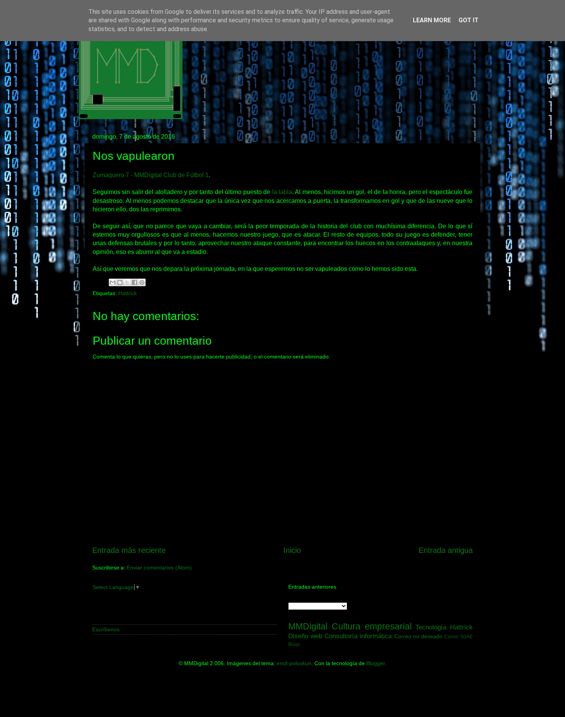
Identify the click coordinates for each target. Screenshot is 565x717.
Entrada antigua (446, 550)
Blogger (375, 663)
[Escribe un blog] (120, 282)
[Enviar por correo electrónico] (112, 282)
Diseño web (305, 636)
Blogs (294, 644)
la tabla (282, 192)
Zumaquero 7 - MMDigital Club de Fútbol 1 (151, 175)
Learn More (432, 20)
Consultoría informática (358, 636)
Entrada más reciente (129, 550)
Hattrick (127, 293)
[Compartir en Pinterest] (142, 282)
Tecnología (430, 627)
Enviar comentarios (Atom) (159, 567)
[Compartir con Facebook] (134, 282)
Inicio (292, 550)
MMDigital (307, 626)
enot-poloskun (294, 663)
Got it (469, 20)
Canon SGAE (458, 636)
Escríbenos (106, 629)
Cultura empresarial (372, 626)
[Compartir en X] (127, 282)
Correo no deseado (418, 636)
